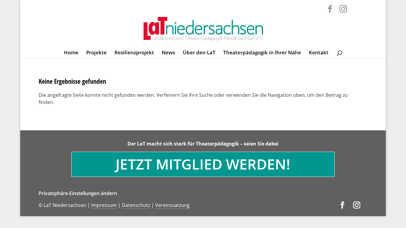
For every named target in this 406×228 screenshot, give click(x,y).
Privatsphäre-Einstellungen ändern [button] (78, 193)
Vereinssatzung (172, 205)
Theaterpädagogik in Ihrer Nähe (262, 53)
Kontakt (318, 53)
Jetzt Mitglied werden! (203, 164)
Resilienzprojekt (134, 53)
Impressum (104, 205)
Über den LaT (199, 53)
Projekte (96, 53)
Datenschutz (136, 205)
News (168, 53)
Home (71, 53)
